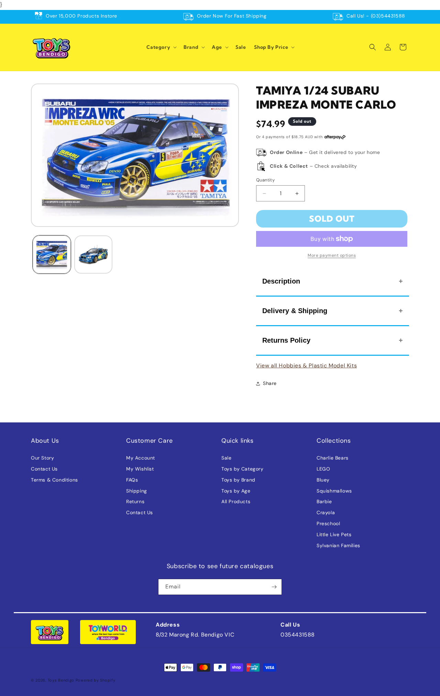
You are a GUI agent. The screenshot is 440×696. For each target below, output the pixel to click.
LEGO (323, 469)
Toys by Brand (238, 480)
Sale (226, 458)
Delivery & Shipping (294, 310)
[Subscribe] (274, 587)
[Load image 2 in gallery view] (93, 254)
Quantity (265, 180)
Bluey (323, 480)
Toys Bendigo (61, 680)
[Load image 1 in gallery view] (52, 254)
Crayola (326, 512)
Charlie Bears (333, 458)
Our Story (42, 458)
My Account (140, 458)
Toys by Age (236, 491)
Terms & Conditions (54, 480)
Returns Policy (286, 340)
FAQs (132, 480)
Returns (135, 501)
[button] (160, 47)
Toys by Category (242, 469)
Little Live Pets (334, 534)
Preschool (328, 523)
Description (281, 281)
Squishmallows (334, 491)
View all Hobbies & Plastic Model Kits (306, 365)
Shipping (136, 491)
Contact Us (44, 469)
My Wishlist (140, 469)
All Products (235, 501)
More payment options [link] (332, 255)
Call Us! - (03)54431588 (375, 16)
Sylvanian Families (338, 545)
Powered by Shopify (96, 680)
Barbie (324, 501)
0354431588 (297, 634)
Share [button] (270, 383)
